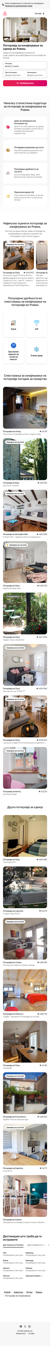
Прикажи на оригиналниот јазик (18, 6)
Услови (31, 1333)
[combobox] (25, 66)
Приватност (21, 1333)
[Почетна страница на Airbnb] (5, 13)
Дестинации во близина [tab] (13, 1245)
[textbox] (14, 75)
